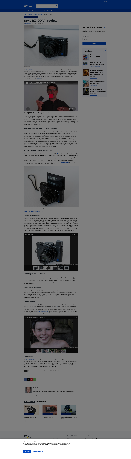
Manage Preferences (38, 451)
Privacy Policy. (40, 446)
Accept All (27, 451)
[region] (65, 449)
